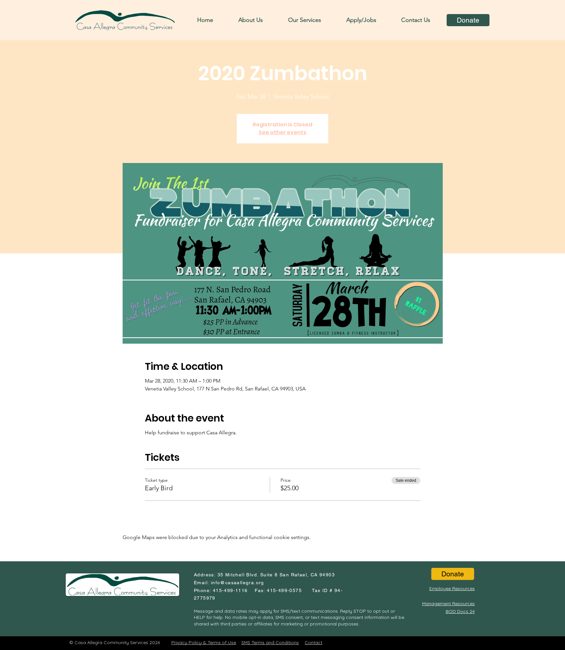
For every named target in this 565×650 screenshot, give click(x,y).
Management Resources (448, 603)
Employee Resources (452, 588)
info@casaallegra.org (237, 582)
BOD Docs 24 (460, 611)
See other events (282, 132)
